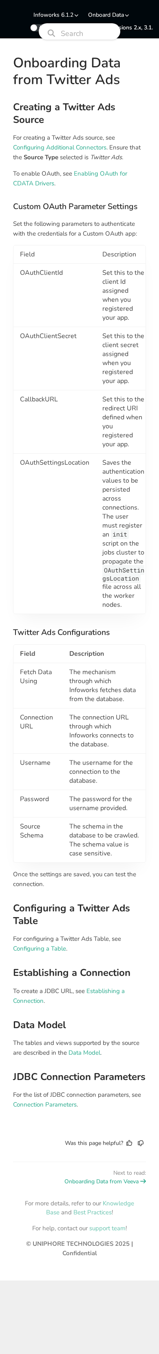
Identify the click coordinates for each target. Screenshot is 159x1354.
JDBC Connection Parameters (79, 1077)
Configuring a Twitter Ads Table (71, 914)
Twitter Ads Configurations (61, 632)
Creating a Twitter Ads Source (64, 113)
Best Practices (92, 1212)
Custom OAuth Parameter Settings (75, 206)
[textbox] (79, 605)
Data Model (39, 1025)
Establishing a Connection (71, 973)
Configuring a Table (39, 948)
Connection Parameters (45, 1104)
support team (107, 1228)
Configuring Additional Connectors (59, 147)
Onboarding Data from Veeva (101, 1181)
